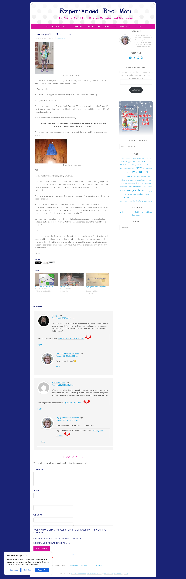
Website (37, 515)
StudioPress (108, 573)
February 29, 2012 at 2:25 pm (63, 385)
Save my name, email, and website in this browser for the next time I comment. (70, 531)
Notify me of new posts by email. (53, 543)
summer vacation (136, 194)
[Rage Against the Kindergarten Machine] (97, 279)
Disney (121, 165)
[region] (28, 563)
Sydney (146, 194)
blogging (129, 162)
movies (122, 191)
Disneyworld (128, 165)
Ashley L (55, 316)
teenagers (125, 197)
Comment (38, 469)
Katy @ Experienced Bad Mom (67, 353)
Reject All (28, 570)
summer (126, 194)
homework (148, 180)
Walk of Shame (65, 287)
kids (135, 183)
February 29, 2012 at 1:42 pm (63, 318)
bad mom (147, 159)
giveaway (125, 180)
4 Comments (61, 38)
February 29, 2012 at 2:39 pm (67, 356)
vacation (142, 198)
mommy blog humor (144, 186)
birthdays (123, 162)
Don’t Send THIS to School (44, 287)
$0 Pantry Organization (74, 403)
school (143, 191)
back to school (138, 159)
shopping (149, 191)
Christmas (140, 162)
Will (121, 201)
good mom (131, 180)
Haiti (143, 180)
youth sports (147, 201)
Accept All (42, 570)
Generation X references (141, 177)
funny (139, 168)
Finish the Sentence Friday (127, 168)
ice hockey (131, 183)
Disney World (135, 165)
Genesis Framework (94, 573)
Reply (39, 345)
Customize (14, 570)
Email (36, 503)
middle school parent (130, 186)
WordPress (118, 573)
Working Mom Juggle (136, 201)
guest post (138, 180)
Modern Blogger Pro (78, 573)
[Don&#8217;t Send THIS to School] (46, 279)
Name (36, 491)
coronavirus (149, 162)
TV (132, 198)
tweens (136, 198)
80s (123, 159)
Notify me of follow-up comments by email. (58, 539)
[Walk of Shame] (72, 279)
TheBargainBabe (58, 382)
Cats (133, 162)
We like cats (149, 198)
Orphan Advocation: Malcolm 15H (71, 338)
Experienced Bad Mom (95, 10)
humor (124, 183)
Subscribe (136, 90)
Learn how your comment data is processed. (84, 566)
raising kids (133, 190)
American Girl (129, 158)
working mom (126, 201)
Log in (126, 573)
